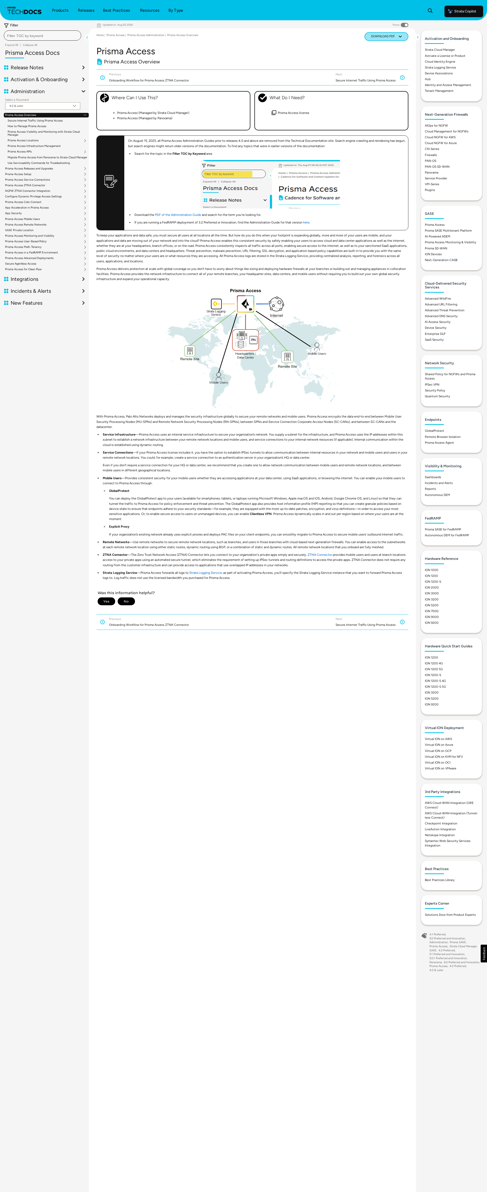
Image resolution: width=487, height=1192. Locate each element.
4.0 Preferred (457, 966)
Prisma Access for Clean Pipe (23, 269)
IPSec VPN (432, 384)
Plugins (430, 190)
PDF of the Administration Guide (178, 215)
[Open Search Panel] (430, 11)
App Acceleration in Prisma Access (27, 207)
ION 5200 (432, 605)
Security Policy (435, 390)
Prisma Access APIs (20, 151)
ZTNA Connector (320, 555)
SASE (433, 950)
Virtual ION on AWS (438, 739)
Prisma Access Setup (18, 174)
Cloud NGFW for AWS (440, 137)
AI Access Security (437, 322)
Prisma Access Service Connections (27, 179)
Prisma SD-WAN (436, 248)
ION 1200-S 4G (435, 681)
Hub (428, 79)
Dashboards (433, 477)
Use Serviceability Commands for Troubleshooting (39, 163)
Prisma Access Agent (439, 442)
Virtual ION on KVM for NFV (444, 756)
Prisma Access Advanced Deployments (29, 258)
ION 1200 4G (434, 663)
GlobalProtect (434, 431)
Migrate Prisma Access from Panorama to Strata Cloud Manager (47, 157)
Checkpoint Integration (441, 823)
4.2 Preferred (447, 950)
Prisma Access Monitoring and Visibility (29, 235)
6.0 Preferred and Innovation (461, 962)
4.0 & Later (436, 970)
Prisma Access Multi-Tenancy (23, 247)
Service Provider (436, 178)
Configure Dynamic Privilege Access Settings (33, 196)
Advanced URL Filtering (441, 304)
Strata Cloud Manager (440, 49)
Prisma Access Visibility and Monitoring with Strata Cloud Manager (44, 133)
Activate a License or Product (445, 56)
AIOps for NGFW (436, 125)
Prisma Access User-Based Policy (26, 241)
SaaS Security (434, 339)
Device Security (435, 328)
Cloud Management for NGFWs (446, 131)
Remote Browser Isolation (443, 437)
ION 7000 (432, 611)
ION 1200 (431, 576)
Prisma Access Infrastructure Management (34, 146)
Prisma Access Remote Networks (25, 224)
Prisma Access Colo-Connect (23, 202)
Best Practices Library (440, 880)
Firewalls (431, 155)
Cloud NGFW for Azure (441, 143)
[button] (484, 953)
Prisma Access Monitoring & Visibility (450, 242)
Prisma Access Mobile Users (22, 219)
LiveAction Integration (440, 829)
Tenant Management (439, 91)
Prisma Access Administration (145, 35)
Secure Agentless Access (20, 263)
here (306, 222)
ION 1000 (431, 570)
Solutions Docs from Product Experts (450, 915)
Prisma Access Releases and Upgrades (29, 168)
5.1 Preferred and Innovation (446, 954)
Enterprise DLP (435, 334)
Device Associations (439, 73)
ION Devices (433, 254)
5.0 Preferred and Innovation (447, 938)
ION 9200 (432, 623)
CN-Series (432, 149)
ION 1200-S (433, 581)
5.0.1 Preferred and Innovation (448, 958)
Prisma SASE (458, 942)
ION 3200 (432, 599)
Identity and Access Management (448, 85)
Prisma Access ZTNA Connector (25, 185)
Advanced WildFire (438, 298)
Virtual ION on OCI (437, 762)
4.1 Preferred (437, 934)
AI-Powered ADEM (437, 236)
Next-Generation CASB (441, 260)
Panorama (431, 172)
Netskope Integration (440, 835)
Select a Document (17, 99)
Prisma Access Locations (23, 140)
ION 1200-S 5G (435, 686)
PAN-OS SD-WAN (437, 166)
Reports (430, 489)
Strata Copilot (465, 11)
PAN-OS (430, 161)
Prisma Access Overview (20, 115)
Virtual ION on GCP (438, 751)
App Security (13, 213)
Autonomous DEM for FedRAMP (447, 535)
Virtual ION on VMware (440, 768)
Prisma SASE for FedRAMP (443, 529)
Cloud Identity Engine (440, 61)
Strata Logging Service (205, 573)
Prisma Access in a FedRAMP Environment (31, 252)
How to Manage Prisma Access (27, 126)
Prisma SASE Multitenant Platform (448, 230)
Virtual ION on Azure (439, 745)
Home (100, 35)
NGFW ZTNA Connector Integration (27, 191)
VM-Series (432, 184)
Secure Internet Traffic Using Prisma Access (35, 120)
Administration (438, 942)
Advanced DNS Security (441, 316)
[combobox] (42, 35)
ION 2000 (432, 587)
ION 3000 (432, 593)
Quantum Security (437, 396)
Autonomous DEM (437, 495)
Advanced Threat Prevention (444, 310)
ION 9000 (432, 617)
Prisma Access (116, 35)
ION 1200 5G (434, 669)
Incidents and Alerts (439, 483)
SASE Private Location (19, 230)
